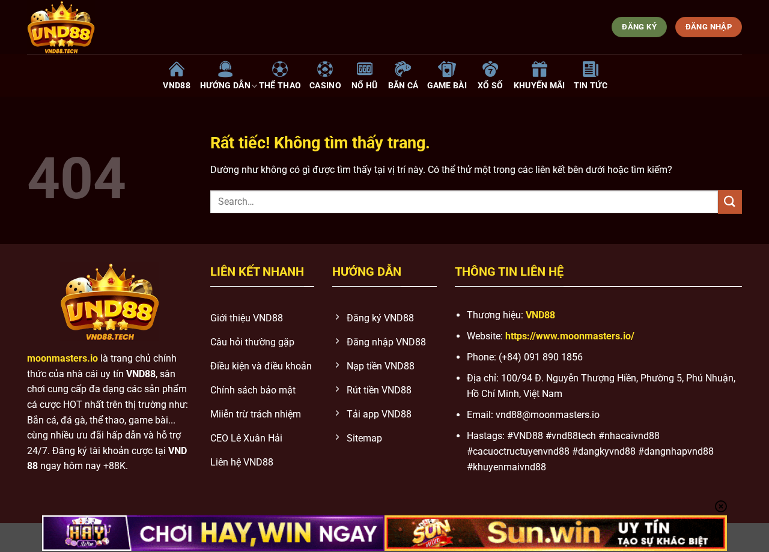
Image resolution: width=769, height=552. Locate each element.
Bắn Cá (403, 85)
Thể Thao (280, 85)
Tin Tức (590, 85)
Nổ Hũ (364, 85)
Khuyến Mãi (539, 85)
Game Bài (447, 85)
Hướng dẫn (225, 85)
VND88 (176, 85)
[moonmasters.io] (150, 27)
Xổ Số (490, 85)
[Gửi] (730, 201)
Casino (325, 85)
